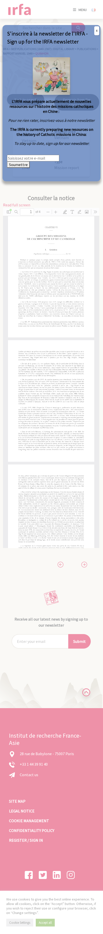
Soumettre (18, 164)
